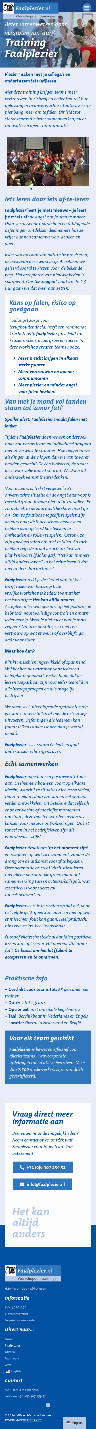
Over (8, 1365)
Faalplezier (12, 1345)
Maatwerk (12, 1358)
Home (9, 1339)
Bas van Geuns (32, 1420)
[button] (13, 161)
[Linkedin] (48, 1405)
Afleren (10, 1352)
